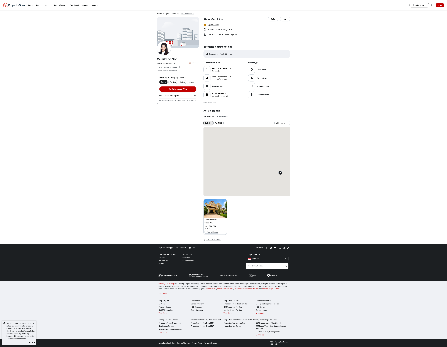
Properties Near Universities (234, 323)
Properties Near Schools (233, 326)
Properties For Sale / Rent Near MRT (206, 320)
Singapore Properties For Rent (267, 304)
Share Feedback (188, 261)
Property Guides (165, 307)
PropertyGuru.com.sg (166, 284)
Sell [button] (46, 5)
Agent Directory (172, 13)
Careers (161, 264)
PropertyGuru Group (167, 254)
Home (159, 13)
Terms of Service (183, 343)
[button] (215, 217)
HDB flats (230, 289)
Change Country (253, 254)
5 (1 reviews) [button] (213, 24)
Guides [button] (85, 5)
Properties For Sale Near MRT (202, 323)
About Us (162, 258)
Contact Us (187, 254)
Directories (195, 301)
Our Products (163, 261)
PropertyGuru (164, 301)
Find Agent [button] (74, 5)
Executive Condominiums (243, 289)
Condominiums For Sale (233, 310)
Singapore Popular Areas (266, 320)
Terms (183, 100)
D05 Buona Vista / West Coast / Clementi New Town (271, 327)
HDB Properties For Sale (233, 307)
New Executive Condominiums (170, 329)
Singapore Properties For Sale (235, 304)
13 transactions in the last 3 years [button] (222, 34)
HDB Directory (196, 307)
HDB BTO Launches (166, 310)
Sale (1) (208, 123)
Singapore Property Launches (170, 323)
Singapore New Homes (168, 320)
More (94, 5)
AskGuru (162, 304)
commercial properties (270, 289)
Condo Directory (197, 304)
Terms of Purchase (211, 343)
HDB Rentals (260, 307)
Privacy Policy (191, 100)
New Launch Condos (166, 326)
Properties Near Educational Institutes (240, 320)
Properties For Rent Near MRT (202, 326)
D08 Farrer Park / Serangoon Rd (268, 332)
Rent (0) (218, 123)
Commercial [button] (221, 116)
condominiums (210, 289)
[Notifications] (432, 5)
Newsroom (187, 258)
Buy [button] (29, 5)
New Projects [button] (59, 5)
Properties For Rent (264, 301)
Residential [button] (208, 116)
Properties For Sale (231, 301)
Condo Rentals (261, 310)
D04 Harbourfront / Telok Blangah (268, 323)
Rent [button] (38, 5)
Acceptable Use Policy (167, 343)
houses (256, 289)
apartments (221, 289)
